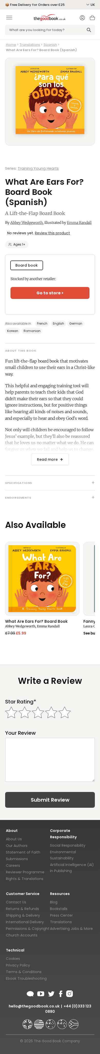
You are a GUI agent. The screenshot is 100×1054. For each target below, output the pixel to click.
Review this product (52, 233)
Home (11, 44)
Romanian (32, 331)
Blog (53, 902)
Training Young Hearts (38, 168)
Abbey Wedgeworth (26, 222)
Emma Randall (79, 222)
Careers (13, 865)
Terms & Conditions (24, 971)
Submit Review (50, 799)
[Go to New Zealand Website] (62, 1021)
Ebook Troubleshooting (26, 978)
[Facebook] (60, 992)
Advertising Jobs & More (71, 928)
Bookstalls (58, 908)
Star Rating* (20, 701)
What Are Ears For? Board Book (36, 621)
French (42, 323)
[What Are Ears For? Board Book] (42, 578)
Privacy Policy (18, 965)
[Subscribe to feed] (30, 992)
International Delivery (25, 922)
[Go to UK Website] (28, 1021)
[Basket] (92, 19)
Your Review (20, 733)
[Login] (82, 18)
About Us (14, 839)
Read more (47, 459)
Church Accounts (21, 935)
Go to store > (50, 293)
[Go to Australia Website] (51, 1021)
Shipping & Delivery (23, 915)
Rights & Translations (24, 878)
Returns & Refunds (22, 908)
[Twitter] (51, 992)
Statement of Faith (23, 852)
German (75, 323)
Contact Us (16, 902)
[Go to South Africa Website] (73, 1021)
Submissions (17, 858)
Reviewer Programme (25, 872)
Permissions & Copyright (27, 928)
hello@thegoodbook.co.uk (34, 1006)
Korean (12, 331)
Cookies (13, 958)
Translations (30, 44)
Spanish (50, 44)
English (58, 323)
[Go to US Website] (39, 1021)
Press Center (61, 915)
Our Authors (16, 845)
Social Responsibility (67, 845)
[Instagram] (69, 992)
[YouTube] (40, 992)
